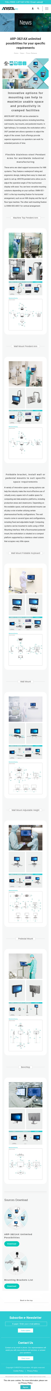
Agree (25, 1387)
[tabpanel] (25, 22)
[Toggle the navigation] (46, 8)
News (22, 53)
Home (16, 53)
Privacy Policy (32, 1371)
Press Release (31, 53)
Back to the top (26, 1300)
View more (25, 1358)
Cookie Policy (18, 1371)
